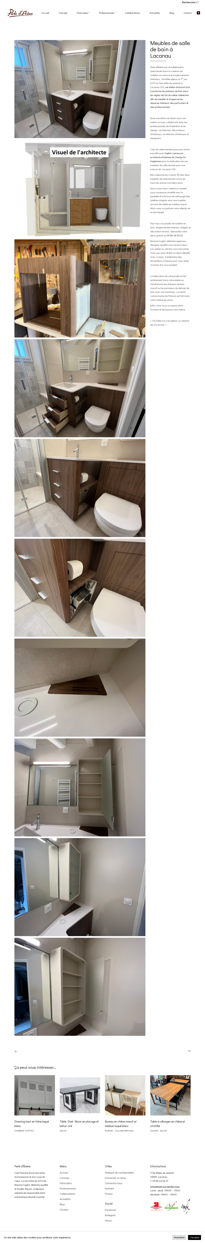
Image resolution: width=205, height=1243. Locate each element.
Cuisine (154, 1131)
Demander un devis (115, 1178)
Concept (64, 1178)
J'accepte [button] (194, 1237)
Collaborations (124, 1131)
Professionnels (68, 1188)
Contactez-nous (113, 1183)
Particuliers (66, 1183)
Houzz (108, 1220)
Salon (63, 1131)
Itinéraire (109, 1188)
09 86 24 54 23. (175, 235)
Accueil (64, 1172)
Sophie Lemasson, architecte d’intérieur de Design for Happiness (168, 157)
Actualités (65, 1199)
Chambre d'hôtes (24, 1131)
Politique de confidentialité (119, 1172)
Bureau (109, 1131)
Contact (64, 1209)
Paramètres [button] (179, 1237)
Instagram (110, 1215)
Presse (109, 1193)
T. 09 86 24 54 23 (159, 1180)
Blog (62, 1204)
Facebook (110, 1210)
